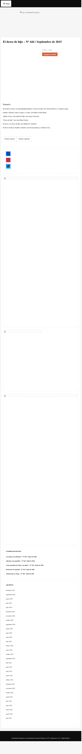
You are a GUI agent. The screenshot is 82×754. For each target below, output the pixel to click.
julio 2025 (9, 603)
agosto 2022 (9, 697)
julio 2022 (9, 701)
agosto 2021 (9, 714)
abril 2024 (9, 641)
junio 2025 (9, 607)
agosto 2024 (9, 629)
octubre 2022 (9, 693)
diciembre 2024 (10, 612)
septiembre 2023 (10, 658)
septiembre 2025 (10, 594)
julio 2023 (9, 663)
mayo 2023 (9, 671)
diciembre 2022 (10, 684)
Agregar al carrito (50, 54)
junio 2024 (9, 633)
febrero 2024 (9, 646)
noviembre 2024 (10, 616)
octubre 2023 (9, 654)
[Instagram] (8, 160)
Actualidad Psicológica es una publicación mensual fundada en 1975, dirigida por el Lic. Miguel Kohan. (40, 738)
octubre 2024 (9, 620)
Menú (8, 4)
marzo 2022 (9, 710)
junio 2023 (9, 667)
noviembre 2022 (10, 688)
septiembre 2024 (10, 624)
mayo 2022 (9, 705)
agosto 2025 (9, 599)
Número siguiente (24, 139)
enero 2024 (9, 650)
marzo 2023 (9, 675)
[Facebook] (8, 154)
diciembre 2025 (10, 590)
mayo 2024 (9, 637)
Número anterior (10, 139)
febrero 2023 (9, 680)
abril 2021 (9, 718)
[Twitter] (8, 167)
